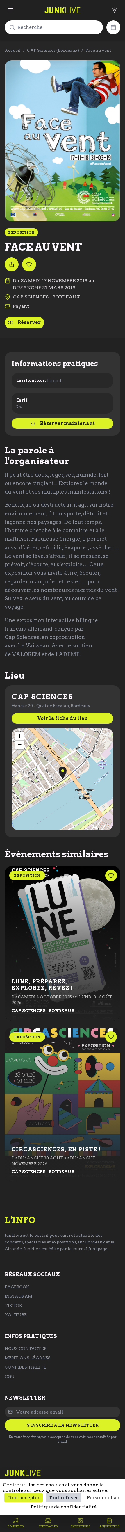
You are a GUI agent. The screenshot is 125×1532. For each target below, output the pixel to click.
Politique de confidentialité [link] (64, 1507)
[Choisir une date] (113, 27)
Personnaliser (103, 1497)
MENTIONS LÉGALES (28, 1357)
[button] (63, 773)
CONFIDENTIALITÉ (25, 1367)
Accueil (13, 50)
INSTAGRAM (18, 1296)
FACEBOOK (17, 1286)
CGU (10, 1376)
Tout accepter (23, 1497)
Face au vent (98, 50)
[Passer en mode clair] (114, 10)
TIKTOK (13, 1305)
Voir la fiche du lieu (62, 718)
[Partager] (12, 264)
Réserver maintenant (67, 423)
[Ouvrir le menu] (10, 10)
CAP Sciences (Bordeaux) (53, 50)
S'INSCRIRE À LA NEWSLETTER (63, 1425)
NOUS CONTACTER (26, 1348)
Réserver (29, 322)
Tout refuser (63, 1497)
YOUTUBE (16, 1314)
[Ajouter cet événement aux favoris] (29, 264)
